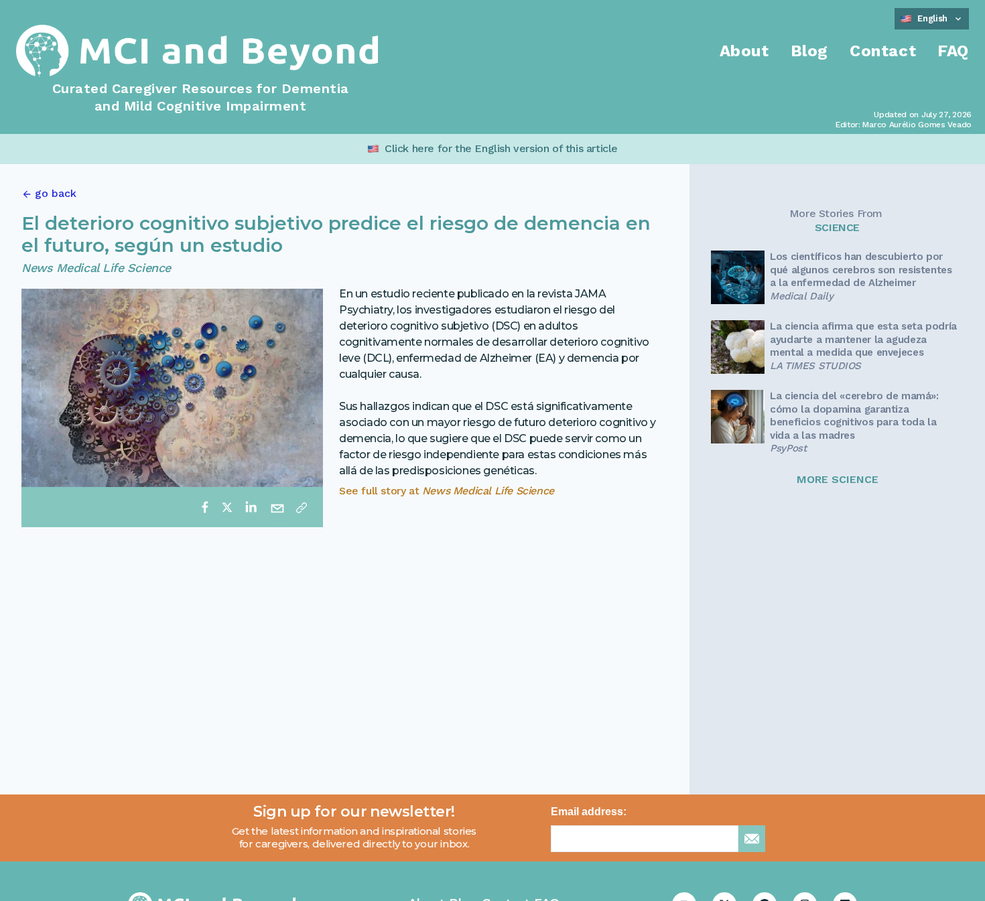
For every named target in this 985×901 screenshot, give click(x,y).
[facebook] (205, 507)
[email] (277, 507)
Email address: (589, 811)
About (744, 51)
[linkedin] (250, 507)
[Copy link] (301, 507)
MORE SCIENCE (837, 479)
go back (55, 193)
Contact (883, 51)
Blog (809, 51)
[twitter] (227, 507)
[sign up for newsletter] (751, 838)
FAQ (953, 51)
